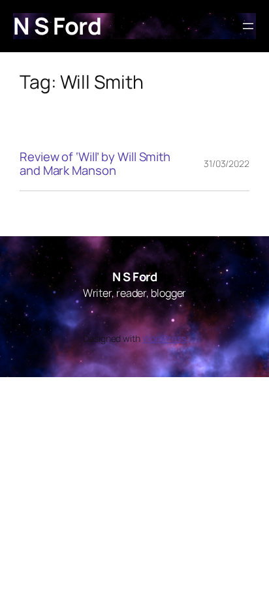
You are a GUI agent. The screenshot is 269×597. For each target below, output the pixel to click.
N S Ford (57, 26)
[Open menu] (248, 26)
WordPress (164, 338)
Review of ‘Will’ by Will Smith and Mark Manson (95, 163)
